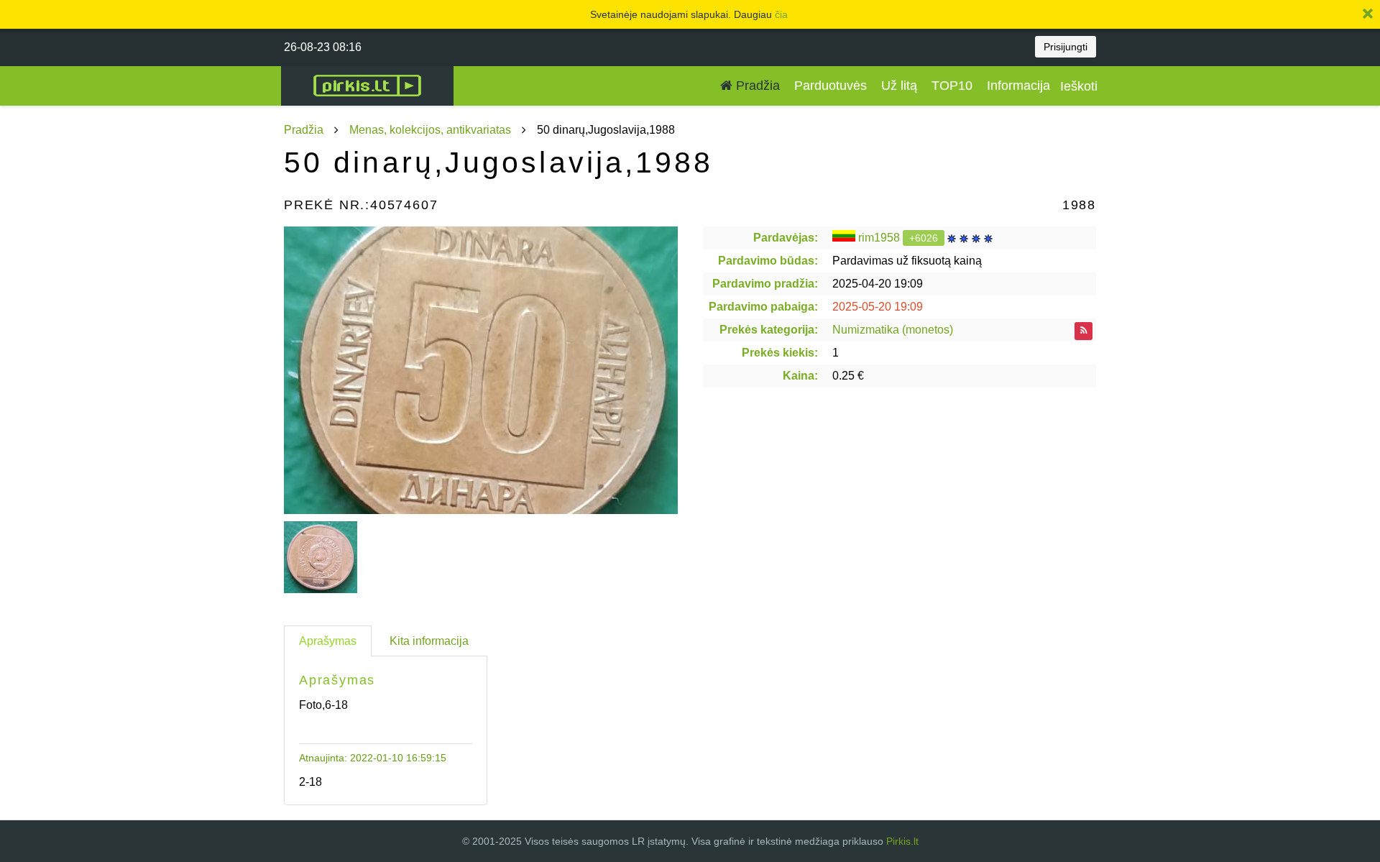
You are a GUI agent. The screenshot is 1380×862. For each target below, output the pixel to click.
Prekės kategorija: (768, 330)
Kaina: (800, 376)
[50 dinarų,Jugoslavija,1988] (481, 370)
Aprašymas (327, 641)
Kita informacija (429, 641)
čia (781, 14)
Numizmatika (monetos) (892, 330)
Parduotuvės (830, 85)
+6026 (923, 238)
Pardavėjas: (785, 237)
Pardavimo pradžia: (765, 284)
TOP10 (952, 85)
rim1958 (879, 237)
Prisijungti (1065, 46)
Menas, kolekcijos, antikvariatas (430, 130)
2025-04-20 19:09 (877, 284)
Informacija (1018, 85)
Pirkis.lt (902, 841)
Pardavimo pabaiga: (763, 307)
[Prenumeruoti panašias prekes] (1083, 331)
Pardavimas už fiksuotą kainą (907, 261)
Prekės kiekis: (780, 353)
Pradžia (756, 85)
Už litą (899, 85)
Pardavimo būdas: (768, 261)
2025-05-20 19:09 (877, 307)
